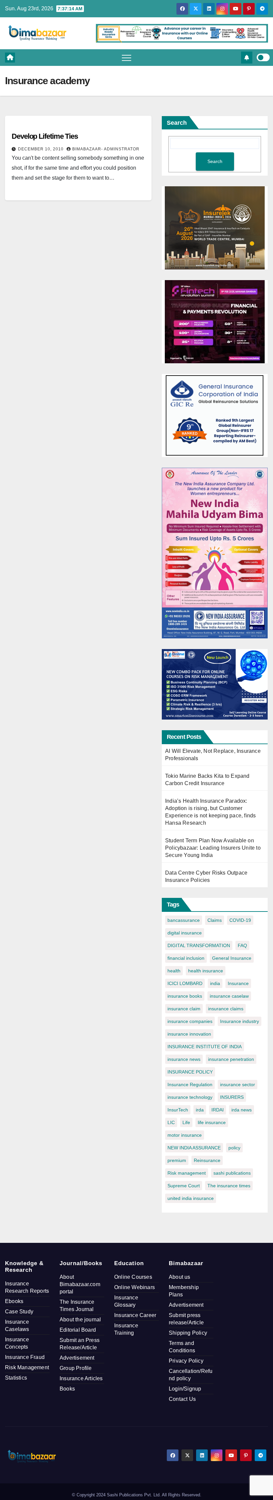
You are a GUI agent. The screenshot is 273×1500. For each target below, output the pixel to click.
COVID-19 (240, 920)
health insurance (205, 970)
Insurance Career (135, 1315)
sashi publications (232, 1173)
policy (234, 1147)
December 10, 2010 (41, 149)
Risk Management (27, 1367)
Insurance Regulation (189, 1084)
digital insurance (184, 932)
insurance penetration (231, 1059)
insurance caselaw (229, 996)
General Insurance (231, 958)
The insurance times (228, 1185)
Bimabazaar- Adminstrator (105, 149)
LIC (171, 1122)
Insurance (238, 983)
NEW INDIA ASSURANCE (194, 1147)
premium (176, 1160)
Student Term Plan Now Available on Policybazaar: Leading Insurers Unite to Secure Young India (213, 848)
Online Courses (133, 1277)
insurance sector (237, 1084)
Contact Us (182, 1399)
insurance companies (189, 1021)
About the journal (80, 1319)
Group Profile (76, 1368)
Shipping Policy (188, 1333)
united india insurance (190, 1198)
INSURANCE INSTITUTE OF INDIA (204, 1046)
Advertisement (77, 1358)
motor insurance (184, 1135)
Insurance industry (239, 1021)
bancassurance (183, 920)
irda (200, 1109)
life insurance (212, 1122)
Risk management (186, 1173)
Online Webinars (134, 1287)
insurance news (183, 1059)
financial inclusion (185, 958)
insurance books (184, 996)
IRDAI (217, 1109)
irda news (241, 1109)
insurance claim (183, 1008)
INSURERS (232, 1097)
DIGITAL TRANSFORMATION (198, 945)
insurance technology (189, 1097)
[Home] (10, 58)
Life (186, 1122)
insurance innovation (189, 1034)
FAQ (242, 945)
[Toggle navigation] (127, 57)
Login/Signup (185, 1389)
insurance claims (225, 1008)
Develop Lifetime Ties (45, 136)
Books (67, 1389)
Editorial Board (78, 1330)
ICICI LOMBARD (184, 983)
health (173, 970)
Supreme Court (183, 1185)
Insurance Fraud (25, 1357)
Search (177, 122)
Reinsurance (207, 1160)
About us (179, 1277)
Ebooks (14, 1301)
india (215, 983)
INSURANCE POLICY (190, 1072)
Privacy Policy (186, 1361)
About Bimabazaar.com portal (80, 1284)
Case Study (19, 1311)
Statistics (16, 1378)
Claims (214, 920)
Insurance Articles (81, 1378)
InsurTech (177, 1109)
